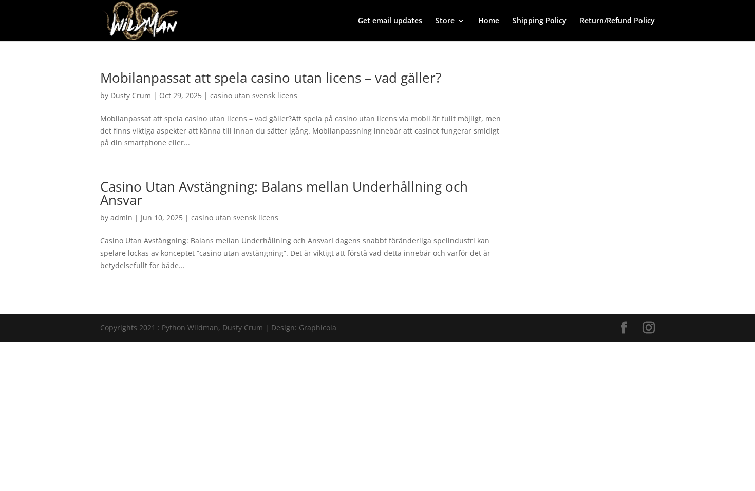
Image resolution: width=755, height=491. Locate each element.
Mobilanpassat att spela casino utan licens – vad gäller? (270, 77)
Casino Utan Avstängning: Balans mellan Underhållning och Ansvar (284, 193)
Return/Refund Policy (617, 21)
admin (121, 217)
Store (445, 21)
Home (488, 21)
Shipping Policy (540, 21)
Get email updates (390, 21)
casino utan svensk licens (253, 95)
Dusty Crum (130, 95)
